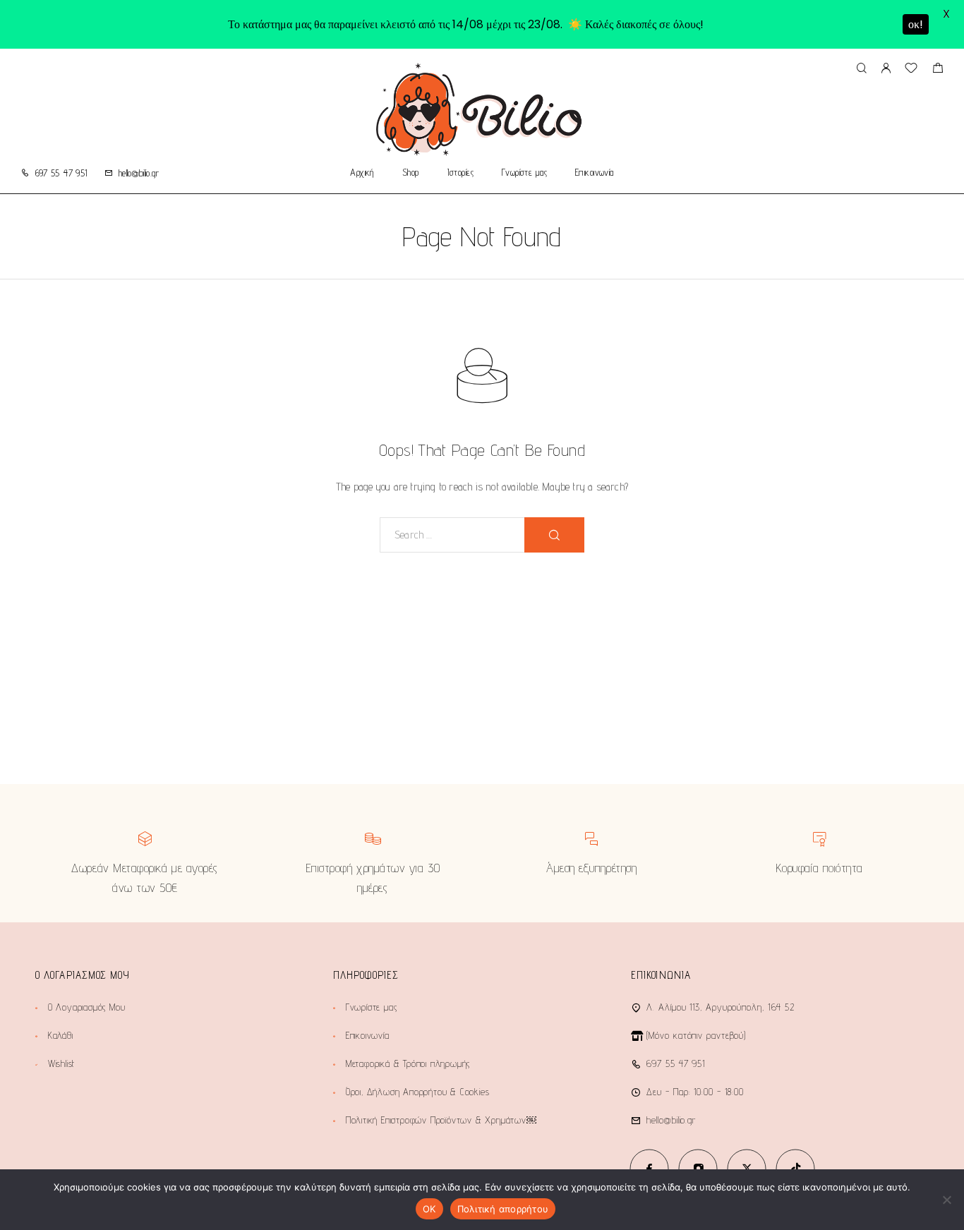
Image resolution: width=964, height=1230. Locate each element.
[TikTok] (795, 1168)
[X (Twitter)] (747, 1168)
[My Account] (886, 69)
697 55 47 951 (61, 173)
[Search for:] (452, 535)
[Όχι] (946, 1200)
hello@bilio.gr (139, 173)
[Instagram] (698, 1168)
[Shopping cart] (937, 70)
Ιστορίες (460, 173)
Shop (410, 173)
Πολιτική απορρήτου (503, 1208)
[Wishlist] (911, 70)
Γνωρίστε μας (524, 173)
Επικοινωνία (594, 173)
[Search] (861, 69)
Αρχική (362, 173)
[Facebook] (649, 1168)
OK (429, 1208)
